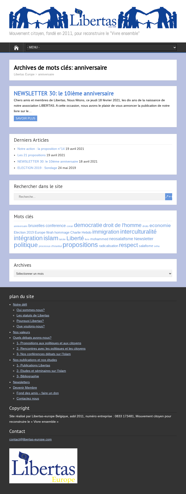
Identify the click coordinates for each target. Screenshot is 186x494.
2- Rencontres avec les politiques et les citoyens (51, 348)
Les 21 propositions (31, 155)
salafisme (146, 246)
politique (26, 244)
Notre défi (20, 304)
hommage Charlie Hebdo (72, 232)
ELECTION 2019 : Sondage (37, 168)
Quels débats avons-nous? (32, 337)
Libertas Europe (24, 74)
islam (51, 238)
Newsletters (21, 382)
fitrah (50, 232)
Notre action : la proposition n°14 (41, 149)
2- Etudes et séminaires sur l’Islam (41, 371)
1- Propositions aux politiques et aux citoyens (49, 343)
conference (56, 225)
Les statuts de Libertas (33, 315)
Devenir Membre (25, 387)
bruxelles (36, 225)
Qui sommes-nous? (31, 310)
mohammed (99, 239)
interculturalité (138, 231)
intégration (28, 238)
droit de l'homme (122, 225)
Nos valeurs (21, 332)
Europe (40, 232)
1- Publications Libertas (33, 365)
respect (128, 245)
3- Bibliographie (28, 376)
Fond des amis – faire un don (38, 393)
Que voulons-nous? (31, 326)
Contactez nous (28, 398)
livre (87, 239)
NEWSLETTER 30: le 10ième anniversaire (64, 93)
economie (160, 225)
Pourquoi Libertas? (30, 321)
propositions (80, 244)
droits (145, 226)
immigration (105, 232)
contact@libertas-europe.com (30, 439)
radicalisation (108, 246)
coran (70, 226)
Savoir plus (25, 118)
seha (156, 246)
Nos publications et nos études (35, 360)
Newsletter (143, 238)
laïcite (62, 239)
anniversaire (46, 74)
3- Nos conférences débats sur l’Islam (44, 354)
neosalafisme (121, 238)
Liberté (75, 238)
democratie (88, 225)
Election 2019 (24, 232)
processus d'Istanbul (50, 246)
